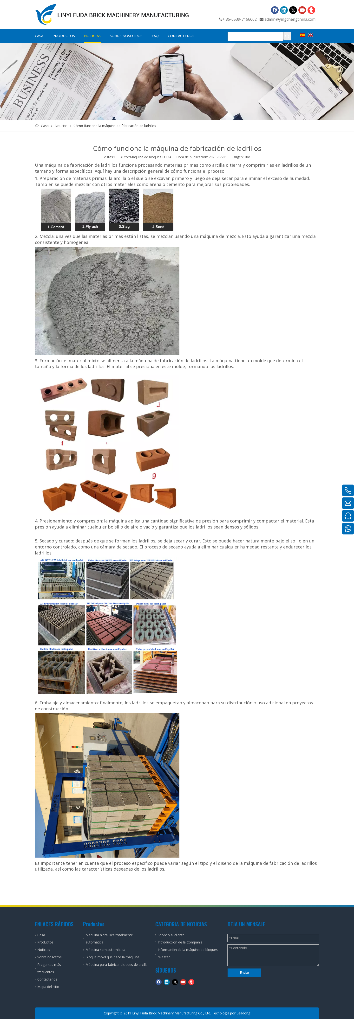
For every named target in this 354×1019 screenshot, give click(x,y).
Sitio (246, 157)
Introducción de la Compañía (180, 942)
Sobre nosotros (49, 957)
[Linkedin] (284, 10)
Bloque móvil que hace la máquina (112, 957)
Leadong (243, 1013)
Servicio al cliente (171, 935)
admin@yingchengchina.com (289, 19)
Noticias (43, 949)
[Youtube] (302, 10)
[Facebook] (275, 10)
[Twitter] (293, 10)
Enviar (244, 972)
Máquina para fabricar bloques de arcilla (116, 964)
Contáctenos (47, 979)
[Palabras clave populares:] (287, 36)
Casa (41, 935)
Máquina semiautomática (105, 949)
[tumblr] (311, 10)
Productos (45, 942)
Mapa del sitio (48, 986)
